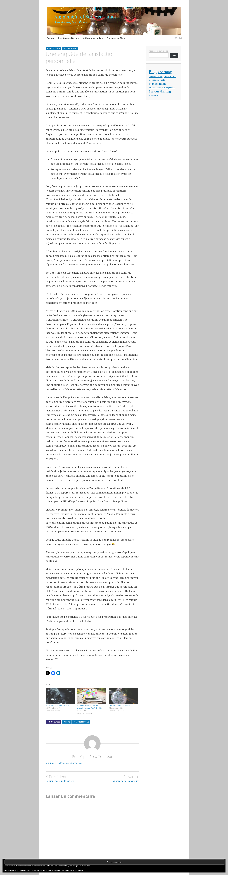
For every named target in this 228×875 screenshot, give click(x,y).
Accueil (50, 37)
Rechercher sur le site (158, 51)
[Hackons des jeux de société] (60, 696)
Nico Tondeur (69, 48)
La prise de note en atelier (125, 778)
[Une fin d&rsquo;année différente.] (123, 696)
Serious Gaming (160, 91)
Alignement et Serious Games (85, 17)
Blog (67, 722)
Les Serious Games (68, 37)
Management (157, 83)
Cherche (174, 55)
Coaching (165, 72)
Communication (155, 76)
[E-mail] (180, 36)
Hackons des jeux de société (57, 705)
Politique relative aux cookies (72, 870)
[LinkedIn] (175, 36)
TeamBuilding (153, 95)
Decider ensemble (157, 79)
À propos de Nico (116, 37)
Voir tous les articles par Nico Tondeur (64, 762)
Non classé (54, 722)
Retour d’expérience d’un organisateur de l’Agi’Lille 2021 (90, 706)
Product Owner (155, 87)
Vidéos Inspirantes (93, 37)
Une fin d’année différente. (119, 705)
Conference (170, 76)
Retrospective (82, 722)
